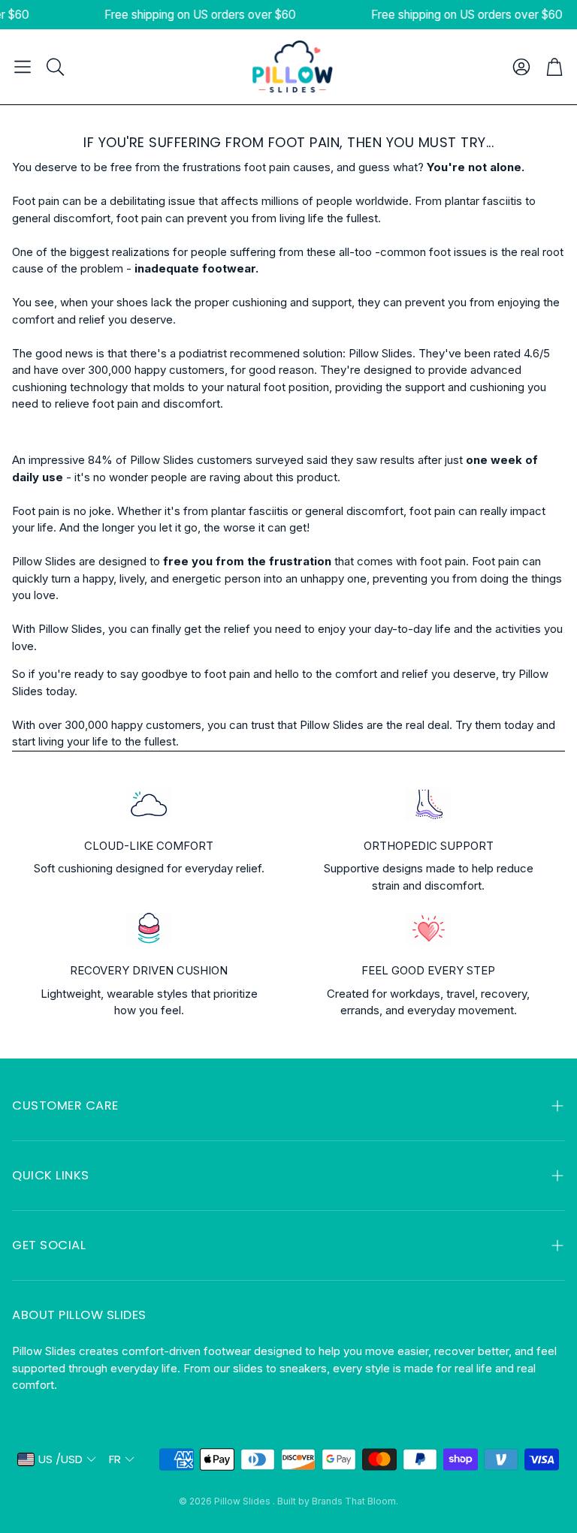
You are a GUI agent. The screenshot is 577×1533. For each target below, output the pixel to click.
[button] (22, 66)
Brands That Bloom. (355, 1501)
